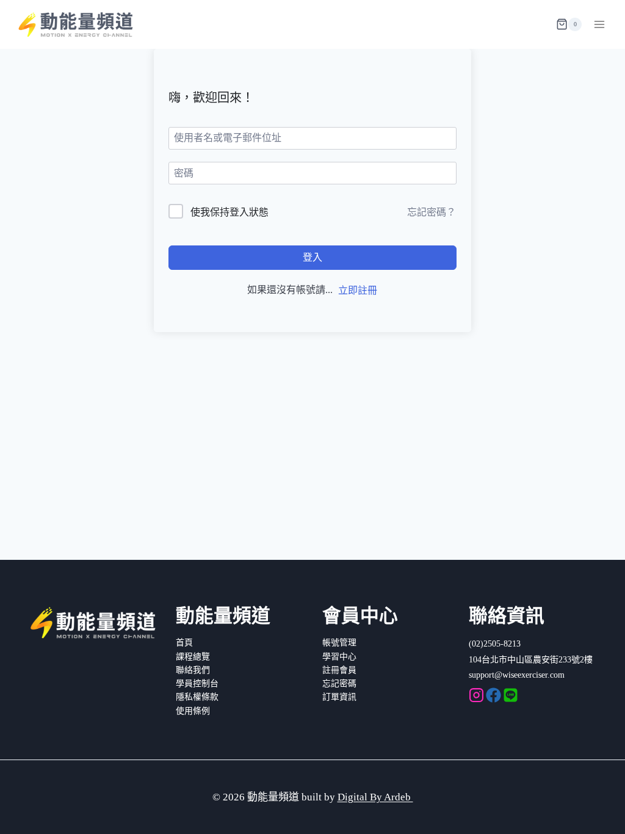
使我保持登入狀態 (229, 212)
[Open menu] (599, 24)
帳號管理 (339, 642)
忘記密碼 (339, 683)
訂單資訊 (339, 697)
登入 (312, 257)
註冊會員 (339, 670)
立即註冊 (357, 290)
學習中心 (339, 656)
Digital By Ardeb (375, 797)
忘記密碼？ (431, 212)
